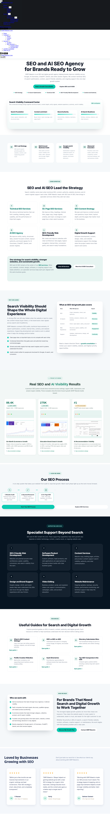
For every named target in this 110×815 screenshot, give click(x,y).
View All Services (63, 266)
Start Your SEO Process (28, 507)
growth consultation (88, 343)
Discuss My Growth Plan (67, 730)
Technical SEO (14, 45)
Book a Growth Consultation (44, 86)
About (8, 36)
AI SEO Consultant (8, 49)
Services (5, 41)
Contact (9, 38)
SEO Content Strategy (84, 209)
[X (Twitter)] (5, 53)
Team (8, 39)
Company (6, 35)
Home (5, 33)
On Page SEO (14, 47)
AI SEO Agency (16, 233)
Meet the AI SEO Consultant (84, 266)
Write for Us (6, 50)
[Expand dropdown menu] (10, 35)
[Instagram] (7, 53)
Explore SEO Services (82, 507)
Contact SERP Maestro (88, 730)
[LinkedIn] (1, 53)
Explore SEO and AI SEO (67, 86)
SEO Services (10, 44)
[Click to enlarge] (20, 424)
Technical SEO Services (20, 209)
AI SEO (9, 42)
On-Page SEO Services (52, 209)
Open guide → (13, 650)
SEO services (43, 265)
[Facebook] (3, 53)
